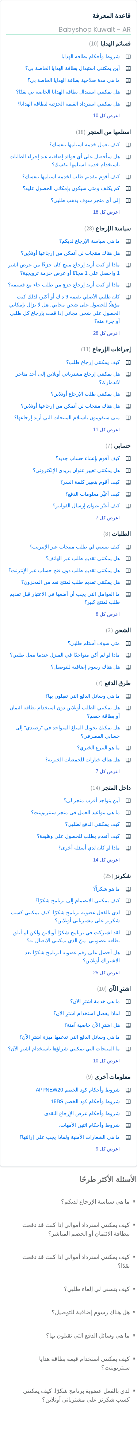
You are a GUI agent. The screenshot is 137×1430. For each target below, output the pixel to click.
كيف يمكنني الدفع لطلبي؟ (92, 824)
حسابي (119, 445)
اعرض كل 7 (108, 517)
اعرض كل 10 (106, 115)
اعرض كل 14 (106, 860)
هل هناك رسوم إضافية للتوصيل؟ (85, 667)
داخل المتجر (111, 788)
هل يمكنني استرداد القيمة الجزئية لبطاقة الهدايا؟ (69, 104)
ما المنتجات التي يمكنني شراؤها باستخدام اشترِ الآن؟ (64, 1048)
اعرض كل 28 (106, 333)
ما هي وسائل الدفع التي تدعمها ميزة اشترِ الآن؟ (69, 1037)
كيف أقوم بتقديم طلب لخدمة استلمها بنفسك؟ (71, 176)
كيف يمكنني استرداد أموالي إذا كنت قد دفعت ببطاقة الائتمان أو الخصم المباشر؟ (76, 1229)
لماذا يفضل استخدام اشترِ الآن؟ (86, 1013)
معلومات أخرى (109, 1077)
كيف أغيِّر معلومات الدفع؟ (92, 494)
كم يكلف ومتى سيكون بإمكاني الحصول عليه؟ (71, 188)
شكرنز (118, 876)
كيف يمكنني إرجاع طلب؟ (93, 362)
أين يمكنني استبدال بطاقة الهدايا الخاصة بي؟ (72, 68)
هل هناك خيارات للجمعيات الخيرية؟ (82, 759)
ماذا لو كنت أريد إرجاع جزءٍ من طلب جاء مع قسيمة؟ (64, 285)
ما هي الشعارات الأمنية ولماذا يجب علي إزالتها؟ (69, 1137)
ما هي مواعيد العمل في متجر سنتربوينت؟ (75, 812)
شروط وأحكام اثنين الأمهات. (89, 1125)
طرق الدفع (114, 683)
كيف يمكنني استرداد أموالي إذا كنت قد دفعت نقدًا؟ (76, 1261)
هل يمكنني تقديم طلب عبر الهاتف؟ (83, 558)
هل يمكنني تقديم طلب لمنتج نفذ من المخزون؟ (70, 582)
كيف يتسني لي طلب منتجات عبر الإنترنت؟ (75, 547)
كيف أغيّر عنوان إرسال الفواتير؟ (86, 505)
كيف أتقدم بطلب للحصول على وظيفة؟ (78, 836)
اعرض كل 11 (106, 429)
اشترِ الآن (115, 989)
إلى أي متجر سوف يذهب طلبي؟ (85, 200)
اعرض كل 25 (106, 972)
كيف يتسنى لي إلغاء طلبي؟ (97, 1289)
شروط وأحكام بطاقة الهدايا (90, 56)
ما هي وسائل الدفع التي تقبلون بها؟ (82, 696)
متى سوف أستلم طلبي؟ (94, 643)
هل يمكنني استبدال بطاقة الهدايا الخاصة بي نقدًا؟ (68, 92)
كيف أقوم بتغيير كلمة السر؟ (90, 482)
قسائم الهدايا (111, 43)
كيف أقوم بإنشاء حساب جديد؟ (88, 458)
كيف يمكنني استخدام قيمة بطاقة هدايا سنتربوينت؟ (84, 1363)
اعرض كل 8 (108, 614)
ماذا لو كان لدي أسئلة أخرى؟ (89, 848)
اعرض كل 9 (108, 1149)
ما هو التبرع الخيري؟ (98, 747)
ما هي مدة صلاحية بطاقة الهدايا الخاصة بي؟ (73, 80)
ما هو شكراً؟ (106, 889)
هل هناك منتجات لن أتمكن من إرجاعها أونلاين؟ (70, 253)
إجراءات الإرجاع (107, 349)
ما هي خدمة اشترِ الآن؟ (95, 1001)
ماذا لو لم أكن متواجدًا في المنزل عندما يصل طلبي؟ (65, 655)
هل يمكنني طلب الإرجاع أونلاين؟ (85, 394)
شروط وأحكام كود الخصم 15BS (85, 1101)
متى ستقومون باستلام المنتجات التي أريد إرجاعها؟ (67, 417)
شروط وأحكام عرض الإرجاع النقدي (82, 1113)
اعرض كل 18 (106, 212)
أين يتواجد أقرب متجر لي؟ (92, 800)
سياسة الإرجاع (108, 228)
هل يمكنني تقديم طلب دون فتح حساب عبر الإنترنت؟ (64, 570)
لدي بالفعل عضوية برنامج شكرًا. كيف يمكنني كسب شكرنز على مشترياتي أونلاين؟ (76, 1395)
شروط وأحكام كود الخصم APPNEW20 (78, 1090)
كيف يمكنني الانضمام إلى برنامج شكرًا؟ (77, 900)
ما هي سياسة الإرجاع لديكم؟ (89, 241)
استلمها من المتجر (104, 132)
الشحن (119, 630)
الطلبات (118, 534)
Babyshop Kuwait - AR (95, 29)
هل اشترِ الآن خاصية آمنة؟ (92, 1025)
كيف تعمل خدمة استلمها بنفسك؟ (84, 144)
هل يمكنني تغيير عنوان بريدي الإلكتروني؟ (76, 470)
